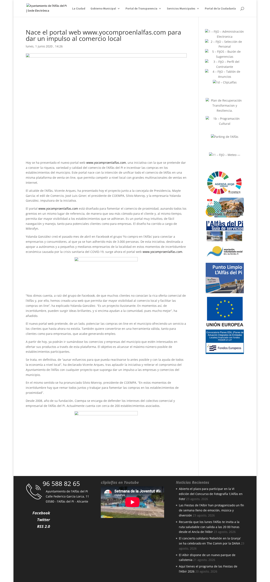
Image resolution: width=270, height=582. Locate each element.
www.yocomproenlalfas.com (106, 163)
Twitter (43, 519)
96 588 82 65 (61, 483)
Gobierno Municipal (103, 8)
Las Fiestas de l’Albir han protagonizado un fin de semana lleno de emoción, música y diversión (211, 510)
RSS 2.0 (43, 526)
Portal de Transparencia (141, 8)
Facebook (41, 512)
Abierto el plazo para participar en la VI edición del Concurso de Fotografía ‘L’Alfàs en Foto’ (211, 494)
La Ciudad (78, 8)
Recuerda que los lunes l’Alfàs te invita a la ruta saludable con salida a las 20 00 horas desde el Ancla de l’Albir (209, 527)
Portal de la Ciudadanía (220, 8)
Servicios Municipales (181, 8)
